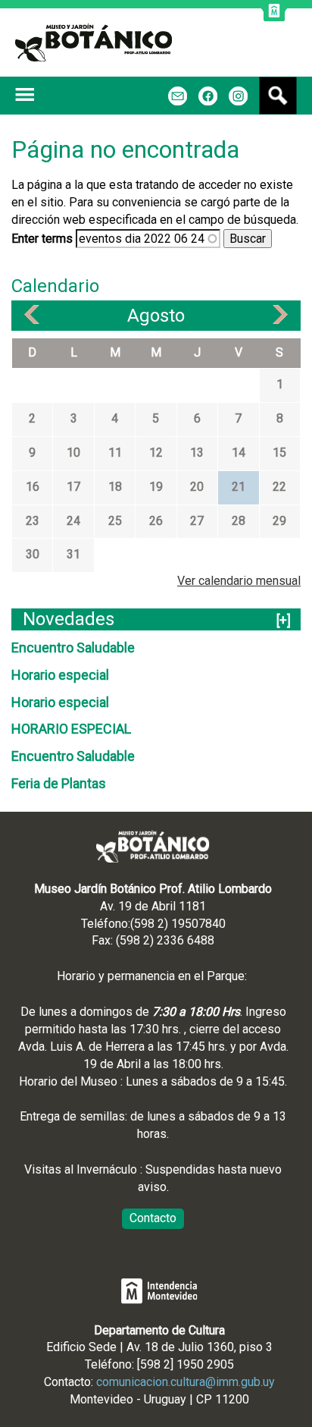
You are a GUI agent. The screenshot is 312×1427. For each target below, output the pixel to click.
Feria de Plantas (58, 783)
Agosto (156, 315)
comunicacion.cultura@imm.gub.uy (185, 1382)
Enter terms (43, 238)
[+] (283, 620)
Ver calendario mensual (239, 581)
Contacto (152, 1218)
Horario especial (60, 675)
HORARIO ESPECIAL (71, 729)
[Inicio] (93, 42)
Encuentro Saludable (73, 647)
